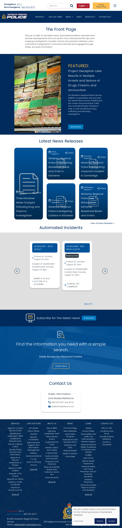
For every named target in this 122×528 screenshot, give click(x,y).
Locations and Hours (106, 432)
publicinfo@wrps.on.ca (63, 406)
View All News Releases (101, 223)
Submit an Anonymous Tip (15, 488)
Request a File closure (15, 474)
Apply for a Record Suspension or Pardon (15, 461)
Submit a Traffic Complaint (15, 483)
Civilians (33, 434)
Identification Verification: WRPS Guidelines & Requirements (15, 437)
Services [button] (39, 16)
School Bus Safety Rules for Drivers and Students (88, 487)
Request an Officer (15, 479)
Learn (79, 16)
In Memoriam (52, 453)
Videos (88, 428)
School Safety (88, 431)
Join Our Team (55, 16)
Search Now (61, 366)
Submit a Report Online (15, 445)
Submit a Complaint (106, 443)
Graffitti (88, 455)
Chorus (33, 465)
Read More (76, 126)
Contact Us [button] (104, 16)
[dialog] (96, 516)
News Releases (70, 431)
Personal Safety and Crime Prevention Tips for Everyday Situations (88, 471)
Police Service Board (52, 437)
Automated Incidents (70, 435)
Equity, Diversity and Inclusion (51, 457)
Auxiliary (33, 453)
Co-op (34, 459)
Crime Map (70, 456)
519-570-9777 (28, 7)
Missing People (70, 450)
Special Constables (33, 438)
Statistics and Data (70, 446)
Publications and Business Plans (70, 440)
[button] (105, 271)
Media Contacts (70, 453)
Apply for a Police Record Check (15, 429)
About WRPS (52, 428)
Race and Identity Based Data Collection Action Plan (52, 471)
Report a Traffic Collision (15, 469)
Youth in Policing (33, 462)
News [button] (68, 16)
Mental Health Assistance (88, 462)
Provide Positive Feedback (107, 437)
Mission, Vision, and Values (51, 448)
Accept (112, 521)
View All (87, 304)
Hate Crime (88, 458)
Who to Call (107, 428)
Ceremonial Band (33, 456)
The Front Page (70, 428)
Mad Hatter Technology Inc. (28, 524)
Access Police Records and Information (15, 452)
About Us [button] (89, 16)
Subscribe (89, 318)
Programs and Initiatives (51, 462)
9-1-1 (19, 4)
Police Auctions (52, 477)
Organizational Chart (51, 443)
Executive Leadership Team (52, 432)
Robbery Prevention (88, 480)
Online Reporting (101, 5)
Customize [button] (78, 521)
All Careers (33, 428)
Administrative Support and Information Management (33, 446)
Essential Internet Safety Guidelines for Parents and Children (88, 448)
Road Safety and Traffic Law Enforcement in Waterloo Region (88, 438)
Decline (100, 521)
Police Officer (33, 431)
